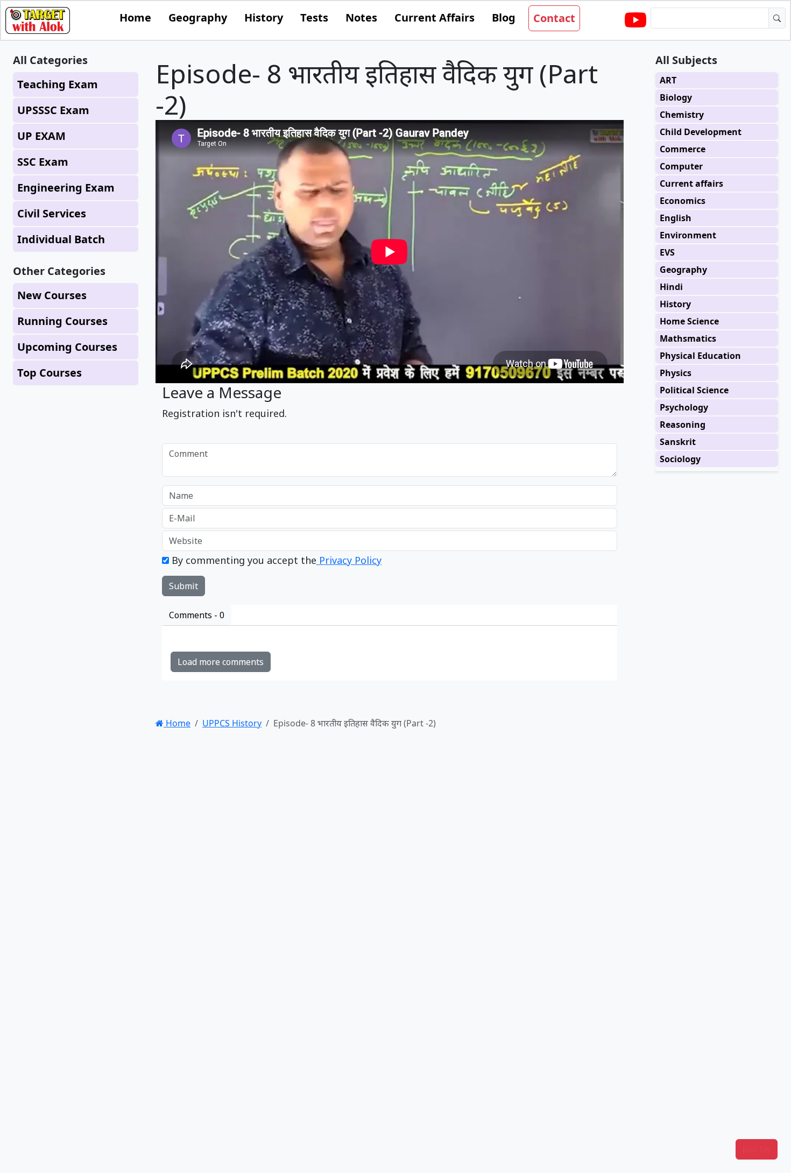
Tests (314, 17)
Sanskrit (678, 442)
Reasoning (682, 424)
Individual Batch (61, 239)
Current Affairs (434, 17)
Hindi (671, 287)
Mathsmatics (688, 338)
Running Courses (62, 321)
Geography (197, 17)
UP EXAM (41, 136)
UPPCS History (232, 723)
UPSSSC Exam (53, 110)
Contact (554, 18)
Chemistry (682, 115)
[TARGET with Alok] (635, 20)
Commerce (682, 149)
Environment (688, 235)
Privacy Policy (349, 560)
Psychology (684, 407)
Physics (675, 373)
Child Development (700, 132)
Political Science (694, 390)
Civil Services (51, 213)
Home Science (689, 321)
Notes (361, 17)
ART (668, 80)
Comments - (196, 615)
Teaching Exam (57, 84)
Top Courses (49, 372)
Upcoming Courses (67, 347)
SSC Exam (42, 161)
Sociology (680, 459)
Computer (681, 166)
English (675, 218)
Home (135, 17)
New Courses (52, 295)
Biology (676, 97)
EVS (667, 252)
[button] (757, 1149)
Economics (682, 201)
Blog (503, 17)
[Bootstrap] (37, 20)
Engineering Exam (66, 187)
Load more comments (221, 662)
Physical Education (700, 356)
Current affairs (691, 183)
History (263, 17)
